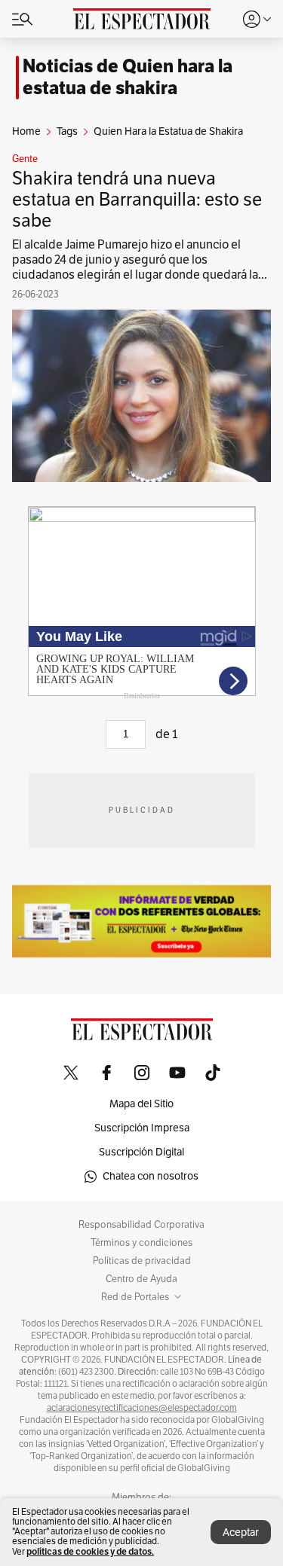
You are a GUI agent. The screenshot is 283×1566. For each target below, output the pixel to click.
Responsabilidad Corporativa (141, 1225)
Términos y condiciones (141, 1243)
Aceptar (241, 1532)
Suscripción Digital (141, 1152)
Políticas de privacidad (142, 1261)
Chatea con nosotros (150, 1176)
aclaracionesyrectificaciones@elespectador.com (142, 1408)
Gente (25, 159)
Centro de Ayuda (141, 1279)
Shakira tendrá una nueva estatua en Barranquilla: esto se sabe (137, 199)
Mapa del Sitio (141, 1103)
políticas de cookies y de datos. (90, 1551)
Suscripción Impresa (141, 1128)
